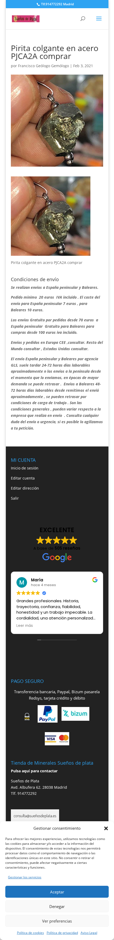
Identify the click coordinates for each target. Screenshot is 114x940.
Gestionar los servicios (24, 877)
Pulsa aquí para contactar (34, 770)
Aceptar (57, 892)
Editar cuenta (23, 478)
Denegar (57, 906)
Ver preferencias (57, 921)
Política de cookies (30, 932)
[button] (106, 828)
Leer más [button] (24, 625)
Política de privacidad (62, 932)
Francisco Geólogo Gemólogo (43, 65)
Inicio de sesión (24, 468)
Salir (15, 498)
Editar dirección (25, 488)
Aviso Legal (89, 932)
